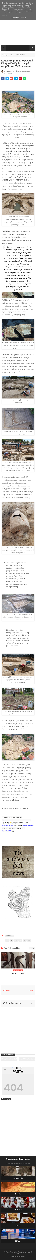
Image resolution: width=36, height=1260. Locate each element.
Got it (23, 18)
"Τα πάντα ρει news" (24, 1252)
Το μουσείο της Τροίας (18, 973)
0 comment (8, 73)
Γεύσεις (18, 1225)
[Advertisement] (18, 31)
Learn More (15, 18)
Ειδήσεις (18, 1241)
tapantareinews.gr (19, 1256)
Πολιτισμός (18, 1210)
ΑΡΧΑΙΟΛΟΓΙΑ (20, 55)
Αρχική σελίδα (8, 55)
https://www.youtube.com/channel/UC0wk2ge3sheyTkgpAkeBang (9, 1059)
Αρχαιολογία (18, 1178)
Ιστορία (18, 1194)
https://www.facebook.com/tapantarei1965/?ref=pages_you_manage (27, 1059)
